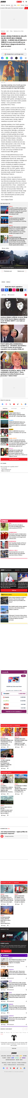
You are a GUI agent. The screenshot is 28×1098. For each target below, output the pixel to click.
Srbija (11, 31)
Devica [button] (17, 1032)
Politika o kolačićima (21, 1062)
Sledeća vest (21, 271)
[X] (10, 289)
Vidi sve (14, 590)
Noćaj (8, 282)
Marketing (4, 1062)
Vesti (7, 31)
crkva (3, 282)
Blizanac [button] (8, 1032)
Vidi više (14, 1048)
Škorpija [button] (24, 1032)
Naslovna (3, 31)
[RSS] (22, 404)
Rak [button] (11, 1032)
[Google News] (25, 289)
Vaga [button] (20, 1032)
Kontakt (9, 1062)
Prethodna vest (8, 271)
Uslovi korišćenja (20, 1064)
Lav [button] (14, 1032)
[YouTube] (17, 289)
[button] (25, 49)
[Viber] (2, 289)
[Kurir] (3, 2)
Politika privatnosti (12, 1064)
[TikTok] (21, 289)
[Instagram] (14, 289)
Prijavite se (7, 951)
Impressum (14, 1062)
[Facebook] (6, 289)
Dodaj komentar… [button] (9, 836)
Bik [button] (4, 1032)
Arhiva (5, 1064)
